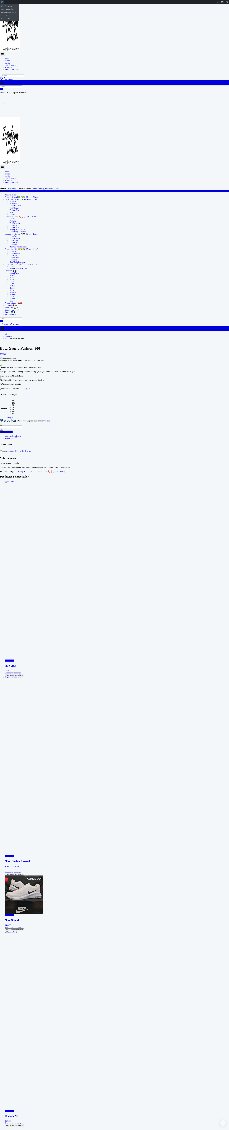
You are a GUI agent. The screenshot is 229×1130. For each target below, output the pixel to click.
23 (8, 451)
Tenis (12, 266)
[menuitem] (2, 2)
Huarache (13, 204)
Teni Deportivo (15, 206)
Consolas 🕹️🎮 (11, 305)
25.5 (26, 451)
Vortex (12, 286)
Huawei (13, 294)
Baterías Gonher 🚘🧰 (13, 303)
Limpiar (10, 418)
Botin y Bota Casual (17, 230)
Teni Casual (14, 208)
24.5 (19, 451)
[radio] (14, 395)
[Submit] (1, 89)
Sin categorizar (10, 314)
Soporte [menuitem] (4, 15)
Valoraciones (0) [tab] (11, 438)
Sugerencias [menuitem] (5, 18)
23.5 (12, 451)
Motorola (13, 292)
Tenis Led (13, 245)
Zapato (12, 214)
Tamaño (3, 408)
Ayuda (27, 388)
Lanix (12, 297)
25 (23, 451)
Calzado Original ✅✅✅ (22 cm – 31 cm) (21, 197)
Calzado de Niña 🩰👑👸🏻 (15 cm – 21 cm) (21, 249)
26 (30, 451)
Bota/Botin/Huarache (18, 262)
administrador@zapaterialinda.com (46, 189)
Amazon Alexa (10, 195)
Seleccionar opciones (13, 673)
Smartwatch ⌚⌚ (12, 310)
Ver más (46, 421)
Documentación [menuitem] (7, 9)
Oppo (12, 282)
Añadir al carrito (6, 432)
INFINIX (13, 279)
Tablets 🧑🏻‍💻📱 (10, 312)
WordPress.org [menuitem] (6, 6)
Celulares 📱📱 (11, 271)
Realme (12, 288)
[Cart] (114, 82)
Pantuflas (13, 221)
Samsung (13, 290)
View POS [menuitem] (220, 2)
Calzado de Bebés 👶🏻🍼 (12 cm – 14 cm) (20, 264)
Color (3, 395)
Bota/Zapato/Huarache (18, 247)
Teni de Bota (14, 210)
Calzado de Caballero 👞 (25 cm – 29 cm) (21, 199)
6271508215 (13, 189)
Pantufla (13, 201)
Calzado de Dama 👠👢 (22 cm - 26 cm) (49, 471)
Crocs (12, 219)
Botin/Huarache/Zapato (18, 269)
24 (16, 451)
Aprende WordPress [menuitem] (8, 12)
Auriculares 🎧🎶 (12, 308)
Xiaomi (12, 299)
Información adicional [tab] (13, 436)
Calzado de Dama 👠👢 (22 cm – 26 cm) (20, 217)
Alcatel (12, 275)
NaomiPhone (14, 273)
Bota (11, 212)
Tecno (12, 284)
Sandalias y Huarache (18, 232)
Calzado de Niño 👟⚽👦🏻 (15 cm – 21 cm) (21, 234)
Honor (12, 277)
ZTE (11, 301)
